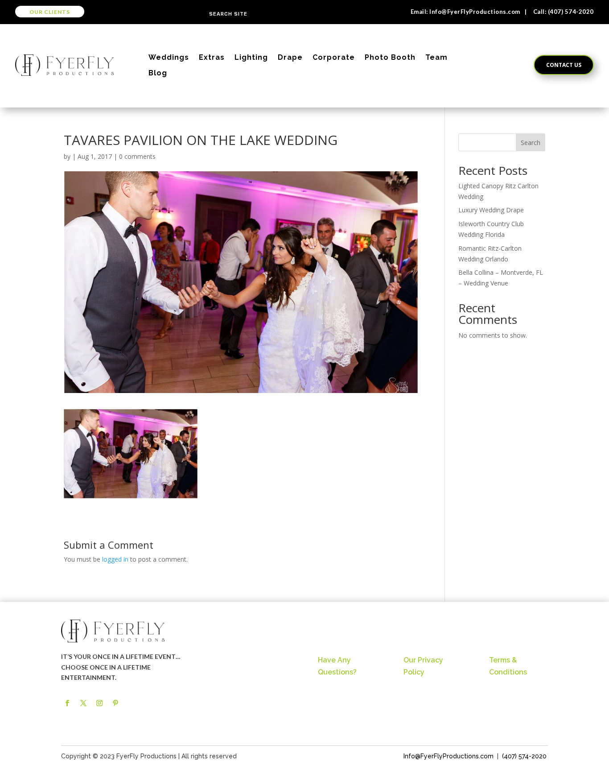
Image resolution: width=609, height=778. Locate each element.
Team (436, 57)
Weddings (168, 57)
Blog (157, 73)
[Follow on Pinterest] (115, 703)
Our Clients (49, 11)
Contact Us (563, 65)
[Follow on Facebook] (67, 703)
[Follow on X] (83, 703)
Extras (212, 57)
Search (530, 142)
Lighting (251, 57)
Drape (290, 57)
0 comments (137, 156)
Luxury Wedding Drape (491, 210)
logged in (115, 559)
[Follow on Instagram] (99, 703)
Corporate (334, 57)
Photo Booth (390, 57)
